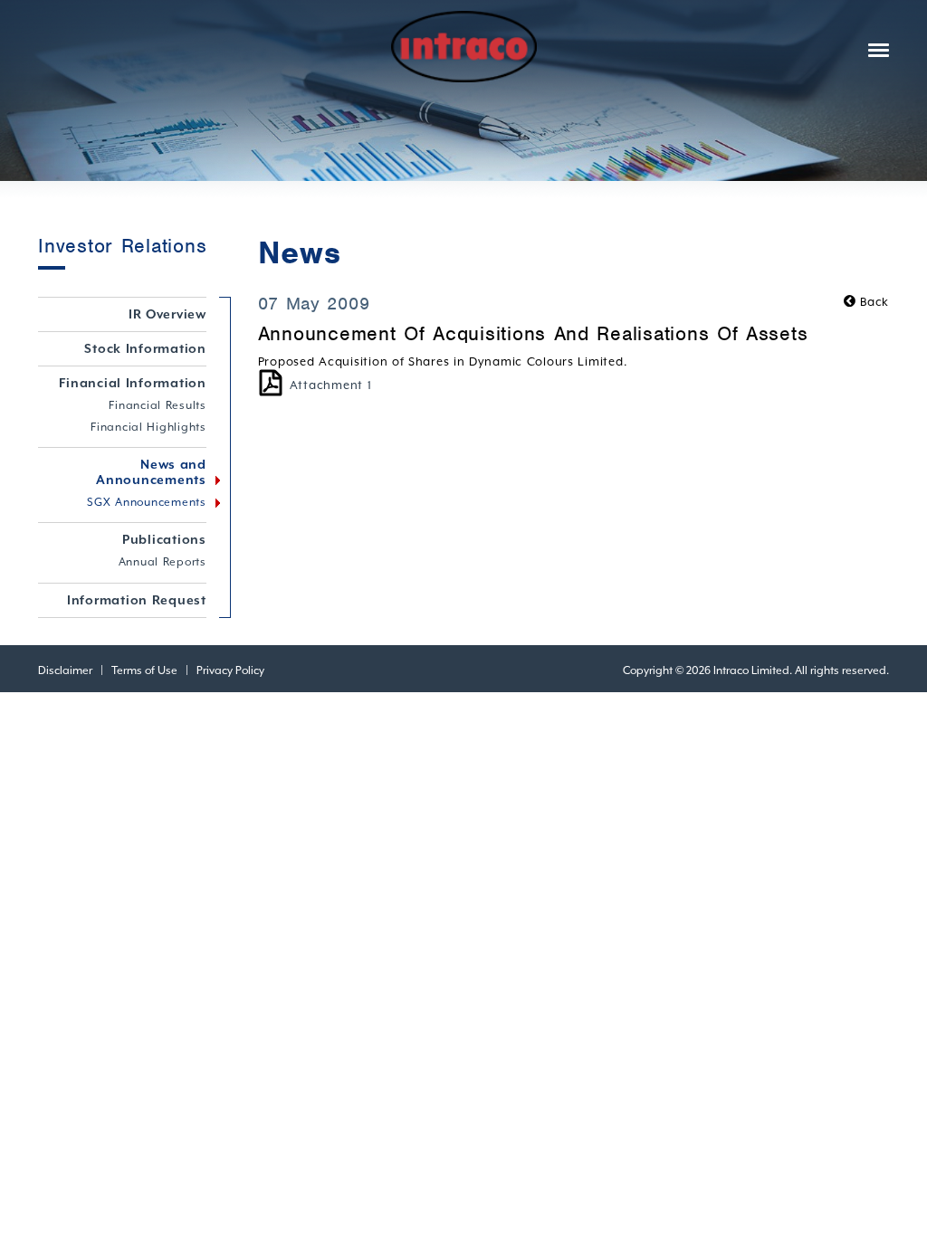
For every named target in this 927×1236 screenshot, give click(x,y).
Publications (164, 539)
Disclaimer (65, 670)
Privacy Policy (230, 670)
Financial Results (157, 405)
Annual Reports (162, 562)
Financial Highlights (148, 427)
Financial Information (132, 383)
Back (872, 302)
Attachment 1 (331, 385)
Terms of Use (144, 670)
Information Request (136, 600)
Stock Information (145, 348)
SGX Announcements (146, 502)
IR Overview (167, 314)
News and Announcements (151, 472)
